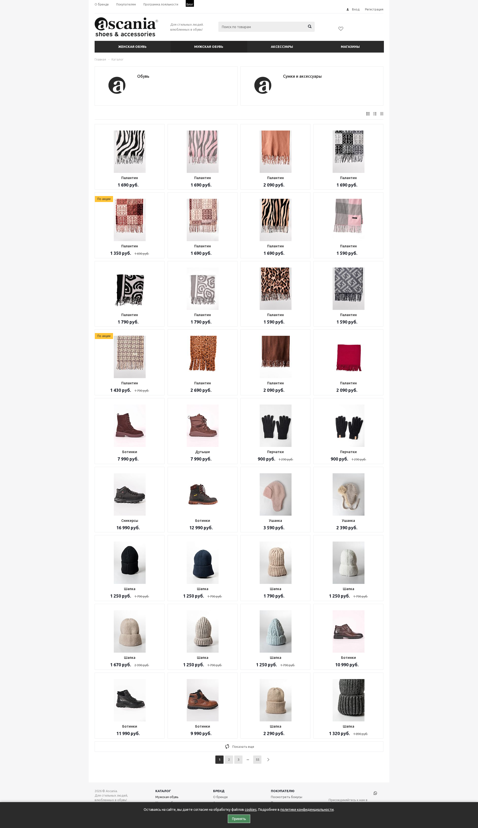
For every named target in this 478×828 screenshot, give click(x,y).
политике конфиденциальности (307, 810)
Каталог (163, 791)
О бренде (220, 797)
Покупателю (283, 791)
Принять (239, 819)
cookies (251, 810)
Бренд (219, 791)
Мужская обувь (208, 46)
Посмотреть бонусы (286, 797)
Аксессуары (282, 46)
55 (257, 759)
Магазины (350, 46)
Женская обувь (132, 46)
